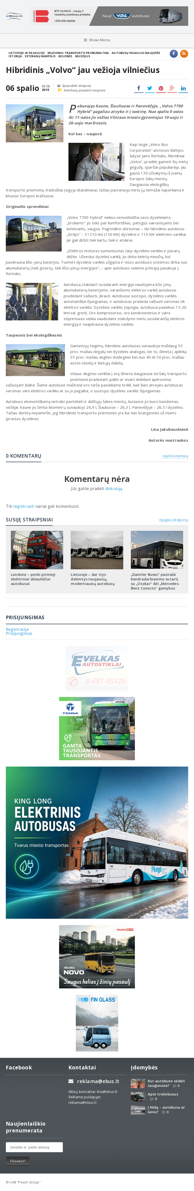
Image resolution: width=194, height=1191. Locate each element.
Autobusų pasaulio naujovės (136, 52)
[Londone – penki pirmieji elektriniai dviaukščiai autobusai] (37, 532)
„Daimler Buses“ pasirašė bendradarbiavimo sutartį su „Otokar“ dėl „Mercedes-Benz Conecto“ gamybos (155, 581)
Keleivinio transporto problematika (78, 52)
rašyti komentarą (175, 456)
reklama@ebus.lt (98, 1081)
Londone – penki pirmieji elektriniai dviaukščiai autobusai (33, 579)
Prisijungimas (19, 633)
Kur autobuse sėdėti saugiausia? (166, 1083)
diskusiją (113, 488)
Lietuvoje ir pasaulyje (27, 52)
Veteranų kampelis (40, 56)
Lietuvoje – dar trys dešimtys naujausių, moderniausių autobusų (92, 579)
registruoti (24, 506)
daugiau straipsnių (173, 519)
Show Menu (99, 39)
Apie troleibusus (163, 1094)
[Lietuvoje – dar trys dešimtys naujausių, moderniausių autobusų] (97, 532)
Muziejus (82, 56)
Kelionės (65, 56)
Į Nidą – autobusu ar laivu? (166, 1109)
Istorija (15, 56)
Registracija (17, 629)
